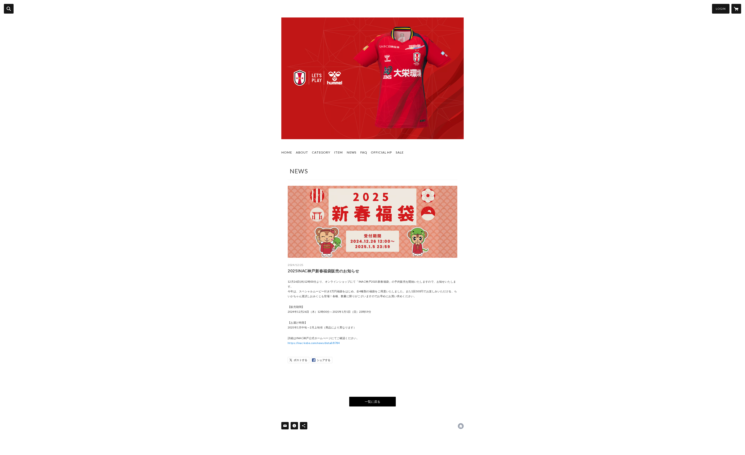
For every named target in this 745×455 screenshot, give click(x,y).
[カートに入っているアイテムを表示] (736, 9)
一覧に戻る (372, 401)
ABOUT (302, 152)
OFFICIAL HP (381, 152)
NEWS (351, 152)
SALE (400, 152)
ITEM (338, 152)
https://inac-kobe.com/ (461, 426)
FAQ (363, 152)
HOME (286, 152)
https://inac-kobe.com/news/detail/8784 (314, 343)
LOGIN (721, 8)
